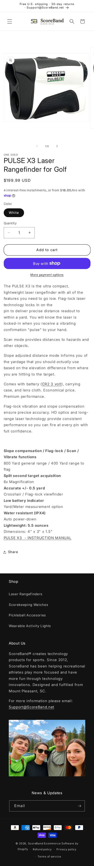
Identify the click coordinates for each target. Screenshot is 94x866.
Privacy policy (66, 849)
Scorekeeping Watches (28, 605)
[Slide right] (57, 146)
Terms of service (49, 856)
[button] (9, 21)
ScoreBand (35, 843)
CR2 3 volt (52, 384)
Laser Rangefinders (25, 594)
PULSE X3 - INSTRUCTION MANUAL (37, 538)
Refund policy (42, 849)
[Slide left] (37, 146)
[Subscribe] (79, 806)
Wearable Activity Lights (30, 626)
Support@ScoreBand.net (31, 707)
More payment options (47, 274)
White (14, 213)
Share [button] (13, 552)
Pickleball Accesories (27, 615)
